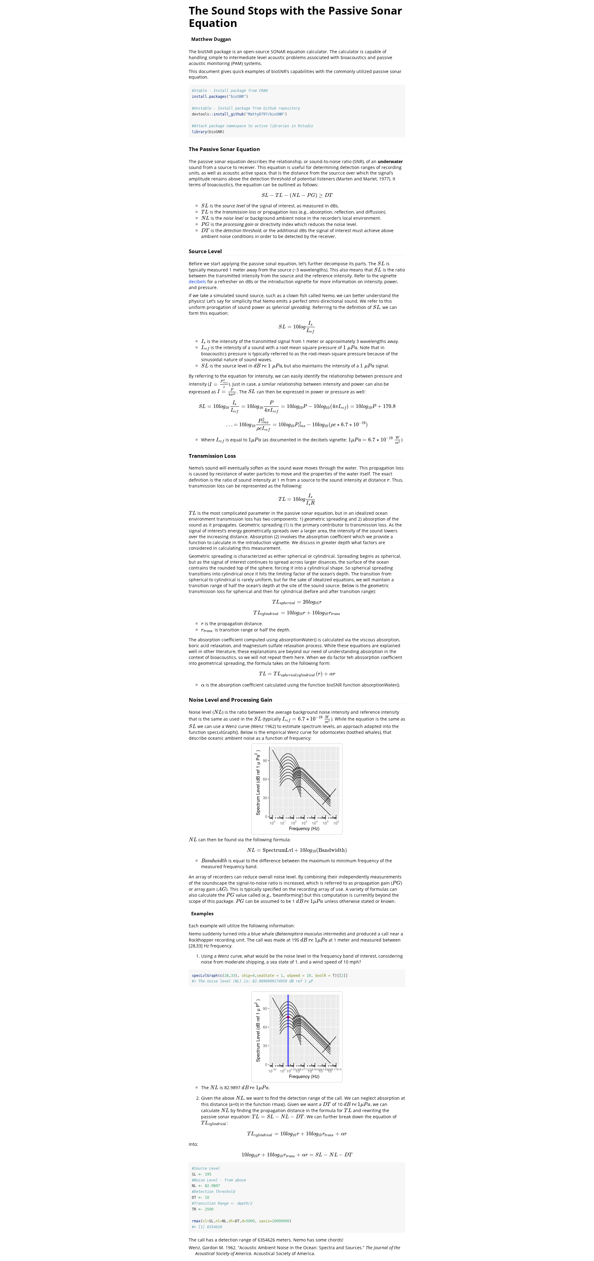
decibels (197, 281)
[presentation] (297, 195)
